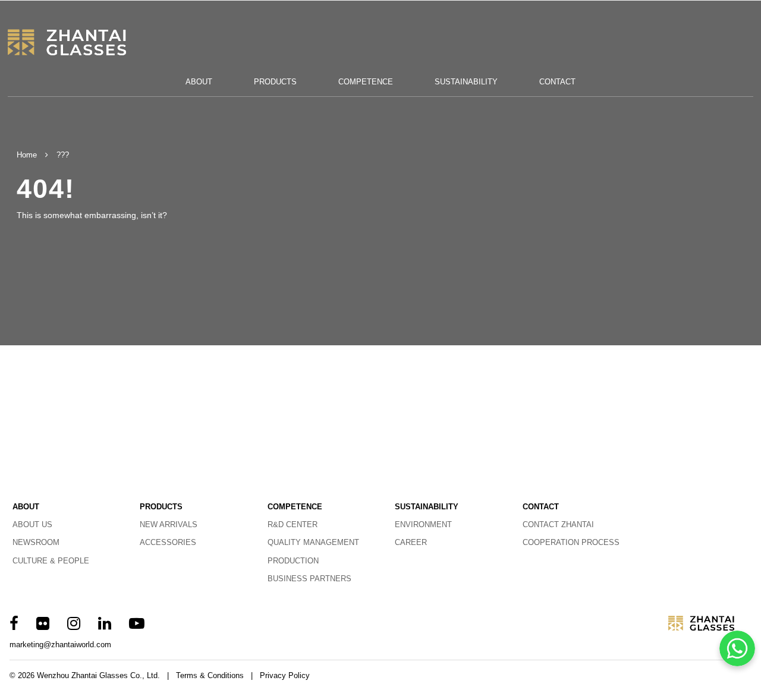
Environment (423, 524)
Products (275, 81)
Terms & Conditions (210, 675)
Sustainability (466, 81)
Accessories (168, 542)
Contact (557, 81)
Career (411, 542)
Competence (365, 81)
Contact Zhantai (558, 524)
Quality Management (313, 542)
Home (27, 154)
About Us (32, 524)
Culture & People (50, 560)
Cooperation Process (571, 542)
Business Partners (309, 578)
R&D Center (292, 524)
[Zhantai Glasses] (82, 42)
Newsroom (35, 542)
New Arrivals (168, 524)
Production (293, 560)
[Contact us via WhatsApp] (737, 648)
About (198, 81)
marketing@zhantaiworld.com (60, 644)
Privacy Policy (285, 675)
